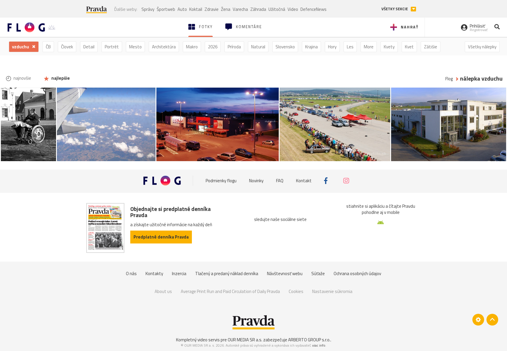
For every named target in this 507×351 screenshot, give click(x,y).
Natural (258, 46)
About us (163, 291)
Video (293, 9)
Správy (147, 9)
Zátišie (430, 46)
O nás (131, 273)
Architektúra (164, 46)
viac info (318, 345)
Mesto (135, 46)
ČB (48, 46)
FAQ (279, 180)
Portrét (112, 46)
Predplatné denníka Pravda (161, 237)
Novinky (256, 180)
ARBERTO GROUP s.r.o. (309, 339)
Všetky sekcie (395, 9)
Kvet (409, 46)
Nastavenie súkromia (332, 291)
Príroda (234, 46)
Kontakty (154, 273)
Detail (88, 46)
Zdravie (212, 9)
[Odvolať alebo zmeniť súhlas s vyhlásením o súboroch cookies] (478, 320)
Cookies (296, 291)
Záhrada (258, 9)
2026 (212, 46)
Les (350, 46)
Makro (192, 46)
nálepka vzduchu (481, 78)
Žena (225, 9)
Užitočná (276, 9)
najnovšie (22, 78)
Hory (332, 46)
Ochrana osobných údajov (357, 273)
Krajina (311, 46)
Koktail (195, 9)
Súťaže (318, 273)
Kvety (389, 46)
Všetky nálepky (482, 46)
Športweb (166, 9)
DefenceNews (313, 9)
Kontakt (304, 180)
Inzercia (179, 273)
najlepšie (60, 78)
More (369, 46)
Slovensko (285, 46)
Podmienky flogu (221, 180)
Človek (67, 46)
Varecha (240, 9)
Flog (449, 79)
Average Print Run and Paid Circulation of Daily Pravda (230, 291)
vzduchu (21, 46)
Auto (182, 9)
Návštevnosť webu (284, 273)
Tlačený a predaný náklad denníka (226, 273)
